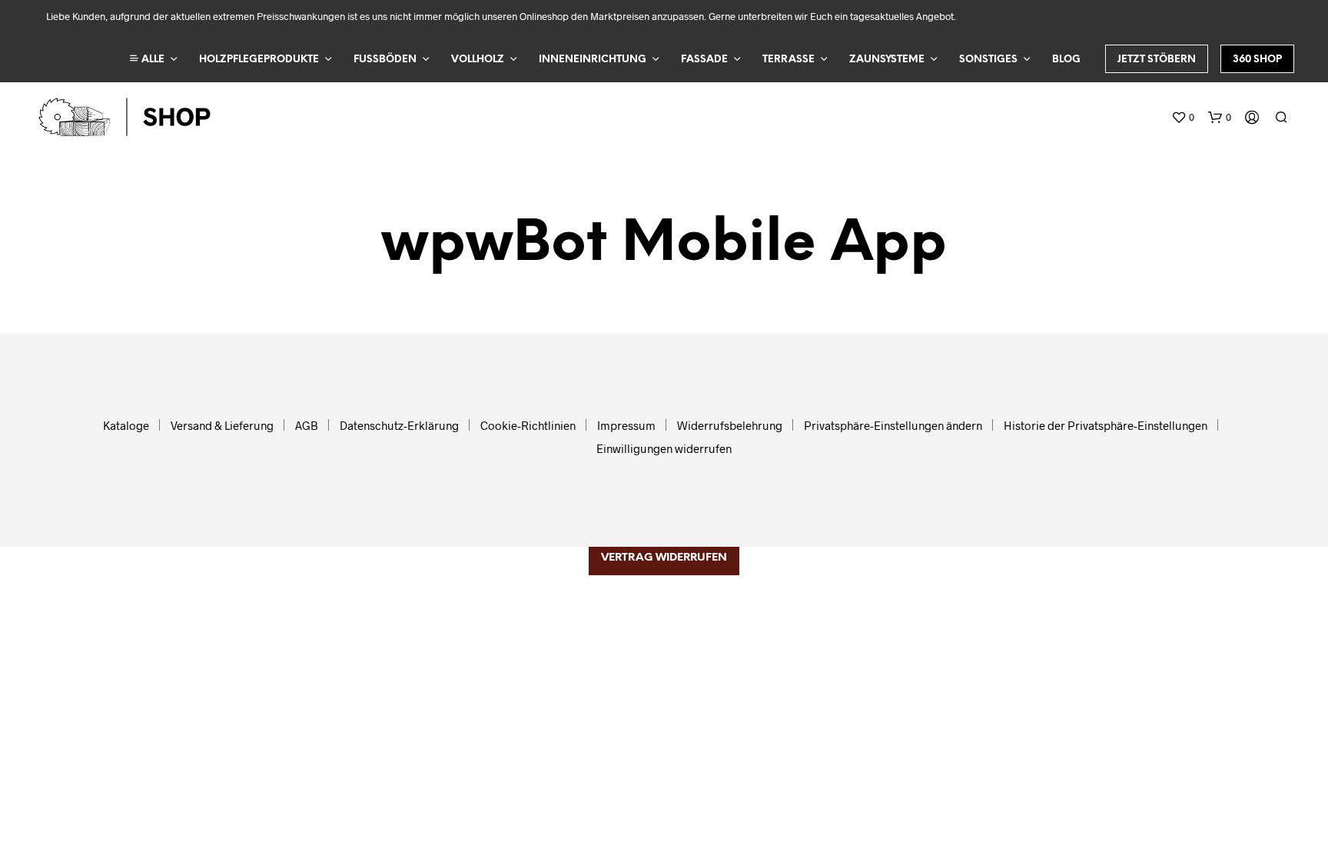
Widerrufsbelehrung (729, 425)
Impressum (626, 425)
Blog (1066, 60)
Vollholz (477, 60)
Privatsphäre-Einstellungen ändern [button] (893, 425)
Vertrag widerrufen (664, 558)
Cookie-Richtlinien (528, 425)
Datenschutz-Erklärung (399, 425)
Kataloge (126, 425)
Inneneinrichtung (592, 60)
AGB (306, 425)
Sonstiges (988, 60)
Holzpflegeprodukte (259, 60)
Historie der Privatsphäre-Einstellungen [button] (1105, 425)
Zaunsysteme (887, 60)
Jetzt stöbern (1156, 60)
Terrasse (788, 60)
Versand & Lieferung (222, 425)
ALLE (151, 60)
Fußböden (385, 60)
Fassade (704, 60)
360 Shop (1257, 60)
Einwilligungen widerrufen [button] (664, 448)
